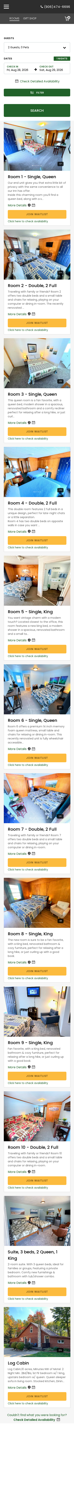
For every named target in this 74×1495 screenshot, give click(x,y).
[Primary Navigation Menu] (6, 7)
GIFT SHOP (29, 18)
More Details (17, 205)
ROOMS (14, 18)
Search (37, 110)
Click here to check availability (28, 221)
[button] (37, 47)
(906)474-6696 (57, 7)
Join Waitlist (37, 214)
